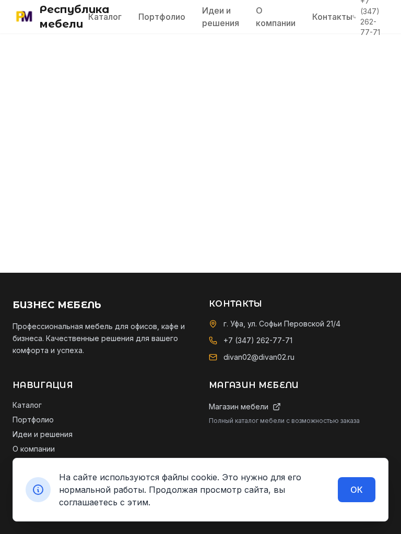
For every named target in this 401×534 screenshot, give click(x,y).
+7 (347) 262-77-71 (257, 340)
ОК (356, 489)
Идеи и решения (220, 16)
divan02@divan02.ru (258, 357)
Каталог (105, 16)
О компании (276, 16)
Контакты (332, 16)
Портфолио (161, 16)
